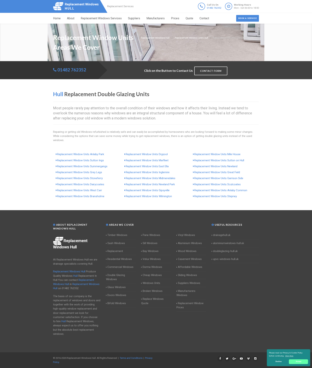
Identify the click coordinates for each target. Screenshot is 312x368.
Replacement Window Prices (189, 305)
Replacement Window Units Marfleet (147, 160)
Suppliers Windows (189, 283)
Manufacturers (155, 18)
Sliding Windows (187, 275)
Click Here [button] (289, 356)
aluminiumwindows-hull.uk (228, 243)
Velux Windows (152, 259)
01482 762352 (214, 7)
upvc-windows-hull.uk (226, 259)
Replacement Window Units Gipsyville (148, 190)
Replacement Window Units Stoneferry (80, 178)
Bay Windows (151, 251)
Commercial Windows (120, 267)
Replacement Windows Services (101, 18)
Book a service (247, 18)
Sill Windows (150, 243)
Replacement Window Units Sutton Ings (80, 160)
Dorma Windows (152, 267)
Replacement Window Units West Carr (79, 190)
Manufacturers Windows (185, 293)
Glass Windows (116, 287)
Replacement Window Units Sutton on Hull (219, 160)
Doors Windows (116, 295)
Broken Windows (152, 291)
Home (57, 18)
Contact (204, 18)
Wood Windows (187, 251)
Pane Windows (151, 235)
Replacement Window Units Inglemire (148, 172)
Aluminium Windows (190, 243)
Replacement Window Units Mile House (217, 154)
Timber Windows (117, 235)
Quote (189, 18)
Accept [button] (298, 361)
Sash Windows (116, 243)
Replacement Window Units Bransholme (80, 196)
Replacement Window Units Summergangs (82, 166)
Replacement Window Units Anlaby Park (80, 154)
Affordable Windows (190, 267)
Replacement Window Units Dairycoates (80, 184)
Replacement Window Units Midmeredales (150, 178)
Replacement (115, 251)
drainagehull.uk (221, 235)
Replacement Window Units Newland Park (150, 184)
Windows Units (151, 283)
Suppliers (134, 18)
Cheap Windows (152, 275)
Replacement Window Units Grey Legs (79, 172)
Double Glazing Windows (115, 277)
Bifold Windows (116, 303)
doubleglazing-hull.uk (225, 251)
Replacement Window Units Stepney (215, 196)
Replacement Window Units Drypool (147, 154)
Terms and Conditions (131, 358)
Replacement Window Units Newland (215, 166)
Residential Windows (119, 259)
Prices (175, 18)
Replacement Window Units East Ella (147, 166)
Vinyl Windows (186, 235)
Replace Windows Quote (152, 301)
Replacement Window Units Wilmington (149, 196)
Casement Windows (190, 259)
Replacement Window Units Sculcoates (217, 184)
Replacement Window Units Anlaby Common (220, 190)
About (70, 18)
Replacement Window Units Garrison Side (218, 178)
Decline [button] (279, 361)
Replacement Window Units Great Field (217, 172)
